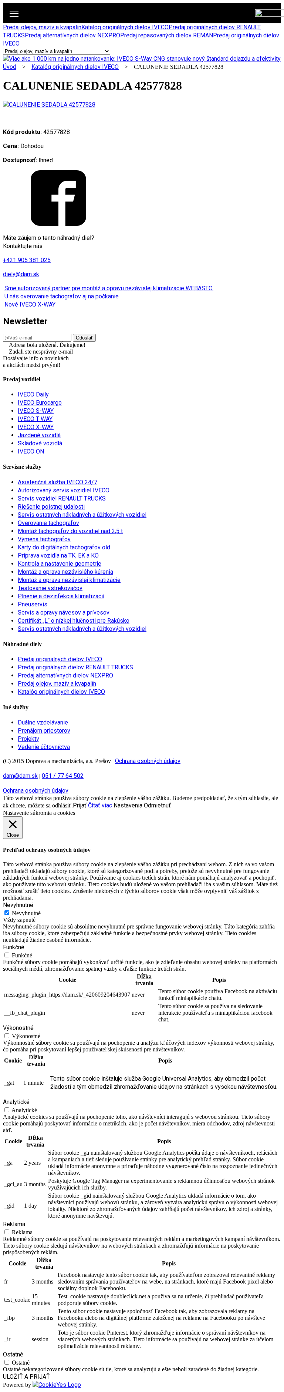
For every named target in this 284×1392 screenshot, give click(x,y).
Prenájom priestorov (44, 730)
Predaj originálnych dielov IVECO (60, 659)
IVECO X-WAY (36, 427)
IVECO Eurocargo (40, 402)
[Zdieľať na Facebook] (58, 223)
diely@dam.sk (21, 274)
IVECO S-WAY (36, 410)
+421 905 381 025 (27, 260)
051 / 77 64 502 (63, 775)
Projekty (28, 738)
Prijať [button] (80, 805)
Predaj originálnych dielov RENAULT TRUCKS (75, 667)
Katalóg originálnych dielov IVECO (125, 27)
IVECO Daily (33, 394)
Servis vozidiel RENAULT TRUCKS (62, 498)
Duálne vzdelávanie (43, 722)
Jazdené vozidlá (39, 435)
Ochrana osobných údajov (147, 760)
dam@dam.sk (20, 775)
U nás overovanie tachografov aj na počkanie (61, 296)
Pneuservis (32, 604)
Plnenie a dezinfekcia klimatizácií (61, 596)
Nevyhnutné (26, 913)
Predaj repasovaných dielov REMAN (166, 35)
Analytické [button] (16, 1101)
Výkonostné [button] (18, 1027)
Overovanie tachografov (48, 522)
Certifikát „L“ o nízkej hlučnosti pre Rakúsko (73, 620)
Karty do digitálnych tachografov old (64, 547)
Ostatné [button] (13, 1354)
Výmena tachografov (44, 539)
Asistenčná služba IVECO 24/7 (57, 482)
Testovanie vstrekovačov (50, 588)
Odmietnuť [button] (157, 805)
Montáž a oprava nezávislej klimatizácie (69, 579)
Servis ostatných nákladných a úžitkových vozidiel (82, 514)
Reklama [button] (14, 1224)
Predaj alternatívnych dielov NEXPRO (72, 35)
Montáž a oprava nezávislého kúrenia (65, 571)
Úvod (9, 66)
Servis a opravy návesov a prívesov (63, 612)
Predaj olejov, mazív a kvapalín (42, 27)
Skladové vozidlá (40, 443)
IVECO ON (31, 451)
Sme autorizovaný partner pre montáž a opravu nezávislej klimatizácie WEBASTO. (108, 288)
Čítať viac (100, 805)
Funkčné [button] (13, 947)
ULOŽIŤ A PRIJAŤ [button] (26, 1376)
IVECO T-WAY (35, 418)
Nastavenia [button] (128, 805)
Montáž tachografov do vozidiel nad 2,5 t (70, 531)
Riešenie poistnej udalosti (51, 506)
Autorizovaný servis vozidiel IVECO (63, 490)
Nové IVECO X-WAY (29, 304)
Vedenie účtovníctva (44, 746)
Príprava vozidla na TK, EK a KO (58, 555)
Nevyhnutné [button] (18, 905)
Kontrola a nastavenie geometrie (59, 563)
